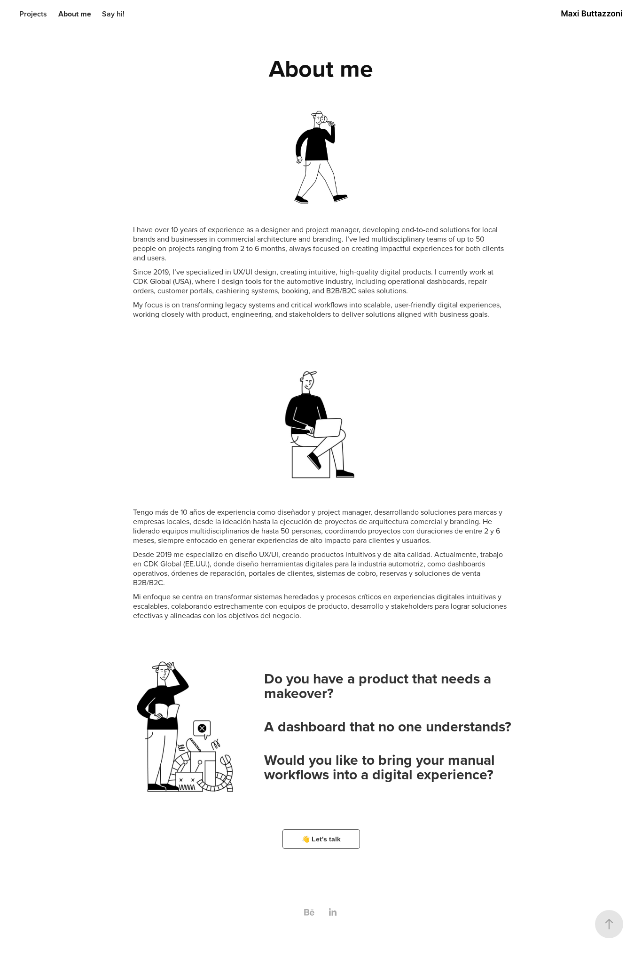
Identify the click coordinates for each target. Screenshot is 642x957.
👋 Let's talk (321, 839)
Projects (33, 13)
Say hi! (113, 13)
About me (74, 13)
